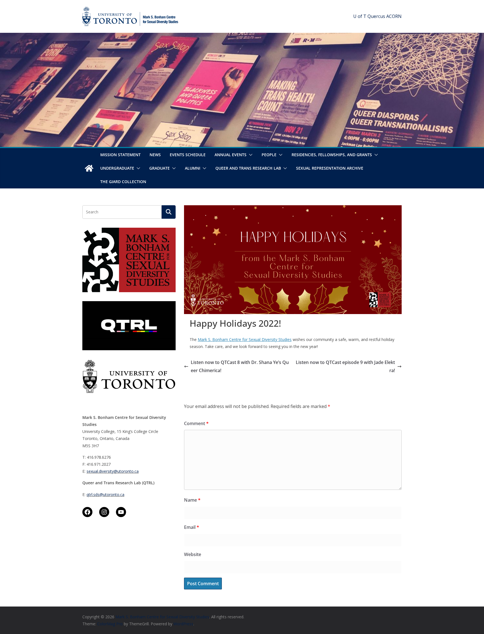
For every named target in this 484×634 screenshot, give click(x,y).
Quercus (376, 16)
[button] (249, 155)
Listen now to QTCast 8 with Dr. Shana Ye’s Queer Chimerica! (240, 366)
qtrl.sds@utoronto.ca (105, 494)
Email (191, 527)
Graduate (159, 168)
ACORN (394, 16)
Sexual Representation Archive (329, 168)
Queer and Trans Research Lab (248, 168)
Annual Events (230, 154)
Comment (196, 423)
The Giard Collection (123, 181)
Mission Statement (120, 154)
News (155, 154)
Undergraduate (117, 168)
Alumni (192, 168)
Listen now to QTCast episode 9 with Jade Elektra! (345, 366)
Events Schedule (188, 154)
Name (192, 500)
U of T (359, 16)
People (269, 154)
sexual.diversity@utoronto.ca (113, 471)
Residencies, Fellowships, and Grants (332, 154)
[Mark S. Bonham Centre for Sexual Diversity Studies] (89, 168)
